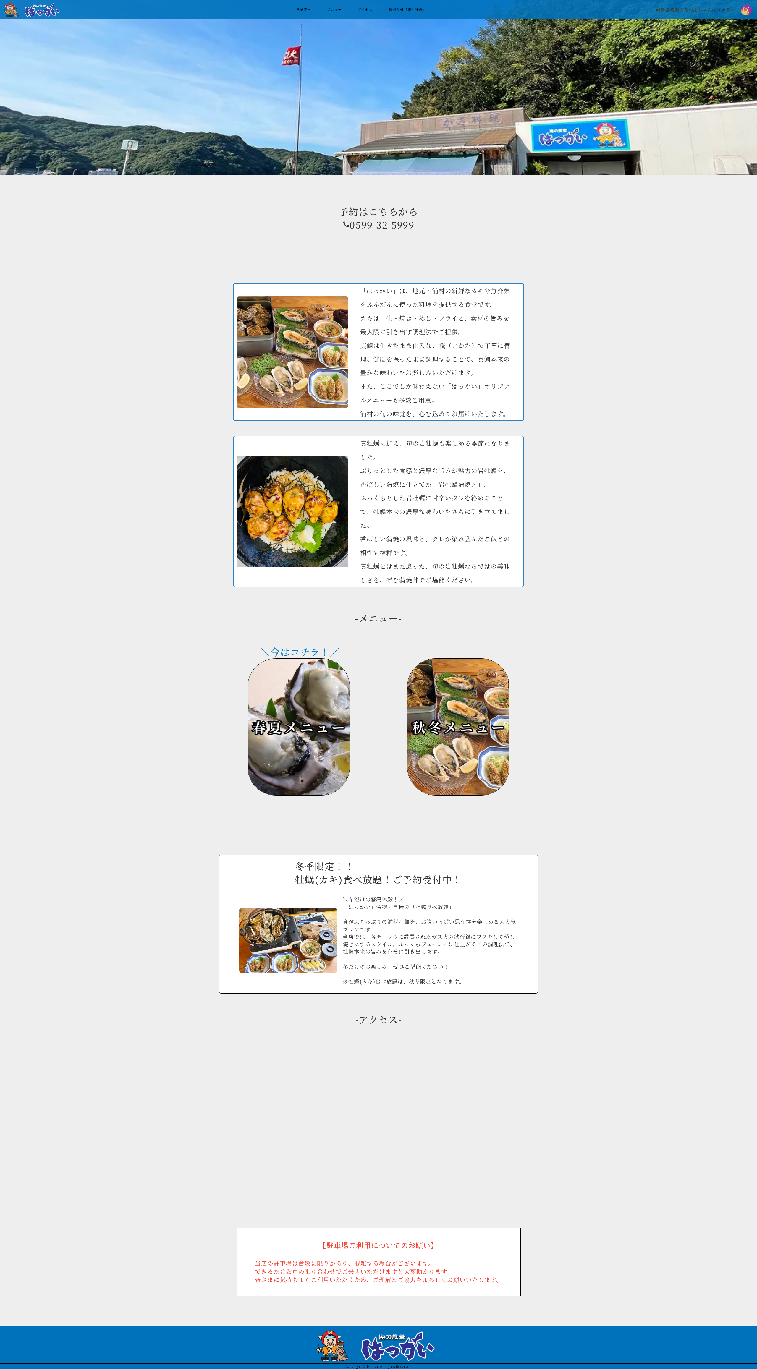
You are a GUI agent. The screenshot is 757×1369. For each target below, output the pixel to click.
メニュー (334, 9)
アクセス (365, 9)
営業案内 (303, 9)
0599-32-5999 (382, 224)
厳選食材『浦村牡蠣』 (407, 9)
